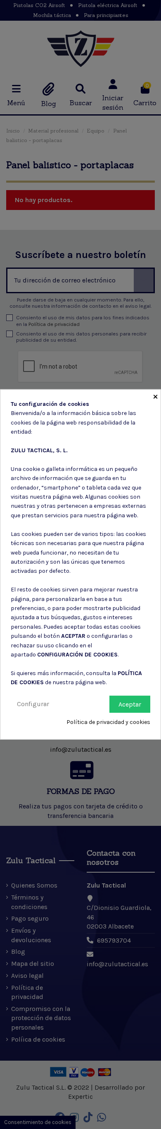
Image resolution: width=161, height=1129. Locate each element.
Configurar (33, 703)
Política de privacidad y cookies (108, 722)
